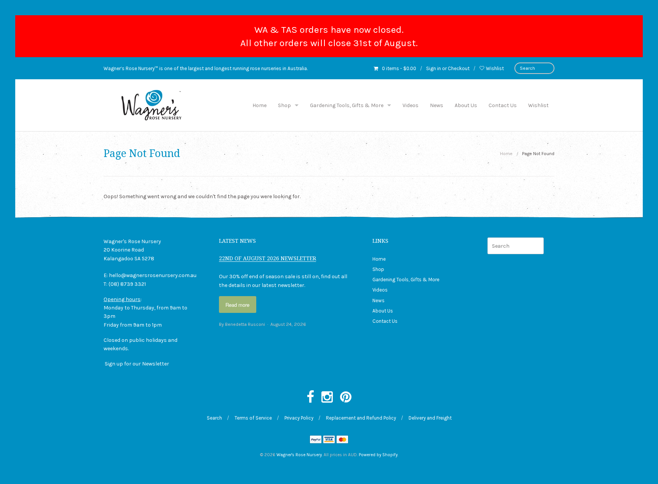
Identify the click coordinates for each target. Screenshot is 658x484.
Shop (284, 105)
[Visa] (329, 440)
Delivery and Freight (430, 418)
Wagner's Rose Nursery (299, 454)
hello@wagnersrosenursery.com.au (152, 275)
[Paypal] (316, 440)
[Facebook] (310, 397)
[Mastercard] (342, 440)
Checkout (459, 68)
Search (214, 418)
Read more (237, 304)
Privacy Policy (298, 418)
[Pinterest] (345, 397)
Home (259, 105)
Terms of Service (253, 418)
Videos (410, 105)
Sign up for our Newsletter (137, 364)
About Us (466, 105)
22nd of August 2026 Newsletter (267, 258)
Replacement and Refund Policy (361, 418)
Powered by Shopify (378, 454)
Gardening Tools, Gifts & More (346, 105)
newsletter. (291, 285)
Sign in (433, 68)
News (436, 105)
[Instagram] (327, 397)
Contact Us (503, 105)
